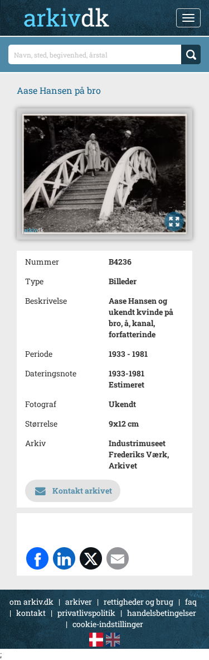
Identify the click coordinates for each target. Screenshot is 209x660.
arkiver (78, 601)
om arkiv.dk (31, 601)
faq (191, 601)
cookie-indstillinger (107, 624)
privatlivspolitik (86, 613)
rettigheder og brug (138, 601)
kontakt (31, 613)
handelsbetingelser (161, 613)
